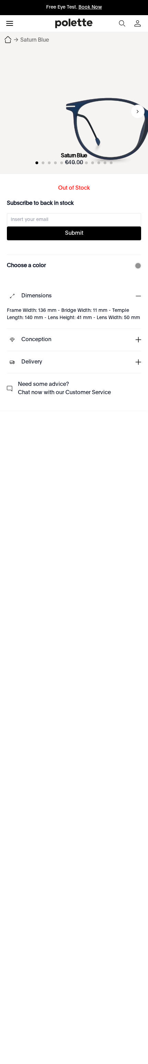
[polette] (74, 23)
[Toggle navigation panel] (9, 23)
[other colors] (136, 266)
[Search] (122, 23)
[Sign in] (138, 23)
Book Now (90, 7)
